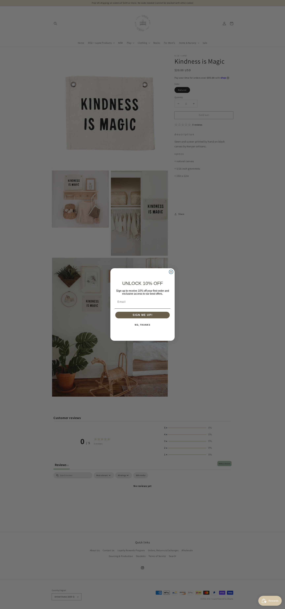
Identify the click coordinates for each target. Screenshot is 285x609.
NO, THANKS (142, 325)
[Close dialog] (171, 272)
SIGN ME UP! (143, 315)
